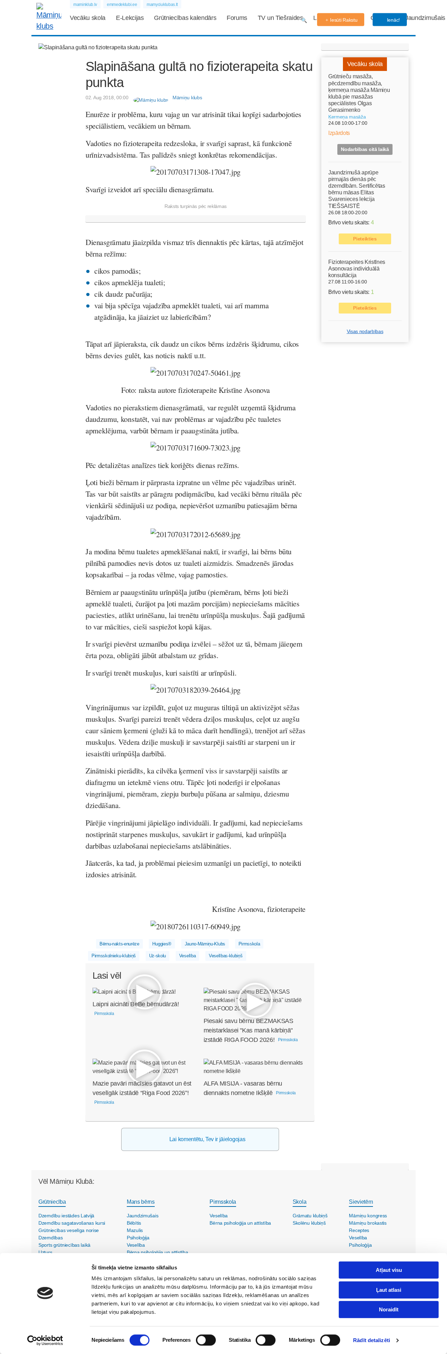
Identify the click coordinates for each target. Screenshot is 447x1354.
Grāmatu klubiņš (310, 1215)
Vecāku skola (87, 17)
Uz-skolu (157, 955)
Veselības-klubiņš (226, 955)
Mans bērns (141, 1202)
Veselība (187, 955)
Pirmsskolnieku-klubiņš (113, 955)
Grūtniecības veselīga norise (68, 1230)
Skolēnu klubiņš (309, 1223)
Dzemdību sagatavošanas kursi (71, 1223)
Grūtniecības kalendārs (185, 17)
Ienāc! (393, 20)
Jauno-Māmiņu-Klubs (205, 943)
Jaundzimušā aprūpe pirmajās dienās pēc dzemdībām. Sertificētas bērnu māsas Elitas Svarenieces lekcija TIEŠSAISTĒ (356, 189)
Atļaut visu (389, 1270)
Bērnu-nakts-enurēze (119, 943)
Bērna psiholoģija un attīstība (157, 1252)
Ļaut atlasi (388, 1290)
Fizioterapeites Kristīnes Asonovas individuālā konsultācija (356, 268)
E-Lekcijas (130, 17)
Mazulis (135, 1230)
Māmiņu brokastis (368, 1223)
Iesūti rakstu (343, 20)
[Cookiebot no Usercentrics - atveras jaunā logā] (45, 1340)
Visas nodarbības (365, 331)
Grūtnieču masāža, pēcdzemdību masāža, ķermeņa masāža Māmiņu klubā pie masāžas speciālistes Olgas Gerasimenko (359, 93)
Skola (299, 1202)
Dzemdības (50, 1237)
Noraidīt (388, 1309)
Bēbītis (134, 1223)
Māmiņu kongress (368, 1215)
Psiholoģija (138, 1237)
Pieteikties (364, 238)
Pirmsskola (249, 943)
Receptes (359, 1230)
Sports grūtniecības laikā (64, 1245)
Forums (237, 17)
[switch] (206, 1340)
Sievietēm (361, 1202)
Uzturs (45, 1252)
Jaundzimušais (425, 17)
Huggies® (161, 943)
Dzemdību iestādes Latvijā (66, 1215)
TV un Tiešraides (280, 17)
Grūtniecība (52, 1202)
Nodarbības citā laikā (365, 149)
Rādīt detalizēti (371, 1340)
